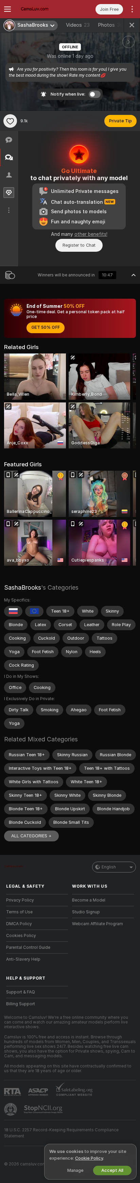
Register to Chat (79, 245)
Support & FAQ (20, 992)
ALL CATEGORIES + (31, 835)
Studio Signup (86, 912)
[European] (34, 611)
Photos (111, 25)
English (109, 867)
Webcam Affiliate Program (97, 923)
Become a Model (88, 900)
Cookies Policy (21, 935)
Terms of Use (19, 912)
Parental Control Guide (28, 947)
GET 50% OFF (45, 327)
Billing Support (20, 1004)
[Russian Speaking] (13, 611)
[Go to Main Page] (42, 9)
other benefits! (90, 234)
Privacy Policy (20, 900)
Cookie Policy (89, 1158)
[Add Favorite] (10, 121)
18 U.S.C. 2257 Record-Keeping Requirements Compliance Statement (61, 1133)
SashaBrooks (22, 587)
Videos (78, 25)
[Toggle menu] (7, 9)
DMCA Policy (19, 923)
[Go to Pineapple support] (11, 1109)
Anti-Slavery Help (23, 959)
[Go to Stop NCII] (44, 1109)
